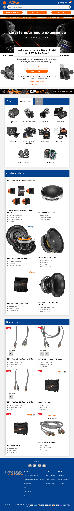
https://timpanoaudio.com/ (37, 84)
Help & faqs (61, 484)
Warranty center (63, 480)
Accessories (27, 484)
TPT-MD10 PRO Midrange (47, 257)
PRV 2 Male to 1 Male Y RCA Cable (50, 359)
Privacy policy (50, 476)
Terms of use (50, 480)
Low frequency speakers (31, 476)
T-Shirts (26, 488)
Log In (37, 67)
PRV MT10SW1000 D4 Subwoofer (19, 258)
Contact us (61, 476)
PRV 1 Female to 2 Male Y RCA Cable (20, 402)
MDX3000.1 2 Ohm (13, 445)
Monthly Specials (13, 12)
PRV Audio (20, 504)
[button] (4, 2)
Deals (25, 496)
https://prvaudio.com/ (37, 81)
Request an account (37, 71)
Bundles (61, 12)
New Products (37, 12)
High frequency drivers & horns (34, 480)
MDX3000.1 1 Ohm (44, 402)
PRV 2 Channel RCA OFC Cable (48, 442)
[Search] (69, 7)
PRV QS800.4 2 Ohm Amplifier (18, 303)
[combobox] (39, 7)
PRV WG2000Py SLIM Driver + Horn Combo (50, 303)
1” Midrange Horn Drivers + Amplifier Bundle (20, 211)
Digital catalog (50, 484)
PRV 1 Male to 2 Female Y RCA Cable (20, 359)
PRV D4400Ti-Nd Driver (46, 212)
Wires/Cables (28, 492)
